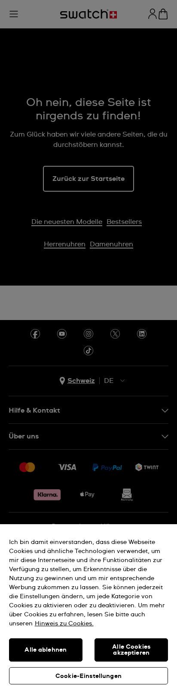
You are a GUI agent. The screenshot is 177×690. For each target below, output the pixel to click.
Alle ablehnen (45, 650)
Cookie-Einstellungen (88, 676)
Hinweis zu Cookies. (64, 624)
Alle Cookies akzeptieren (131, 650)
